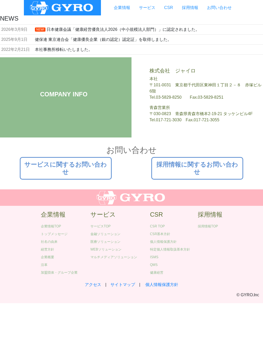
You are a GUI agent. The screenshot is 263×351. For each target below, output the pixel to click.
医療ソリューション (105, 242)
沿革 (44, 265)
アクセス (93, 284)
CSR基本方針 (160, 234)
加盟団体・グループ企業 (59, 272)
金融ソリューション (105, 234)
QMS (154, 265)
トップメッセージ (54, 234)
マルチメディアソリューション (113, 257)
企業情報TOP (51, 226)
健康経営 (156, 272)
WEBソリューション (105, 249)
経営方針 (47, 249)
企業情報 (122, 7)
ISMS (154, 257)
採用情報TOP (208, 226)
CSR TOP (157, 226)
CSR (168, 7)
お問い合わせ (219, 7)
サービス (147, 7)
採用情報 (190, 7)
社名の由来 (49, 242)
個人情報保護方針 (163, 242)
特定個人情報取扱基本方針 (170, 249)
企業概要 (47, 257)
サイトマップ (122, 284)
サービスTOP (100, 226)
